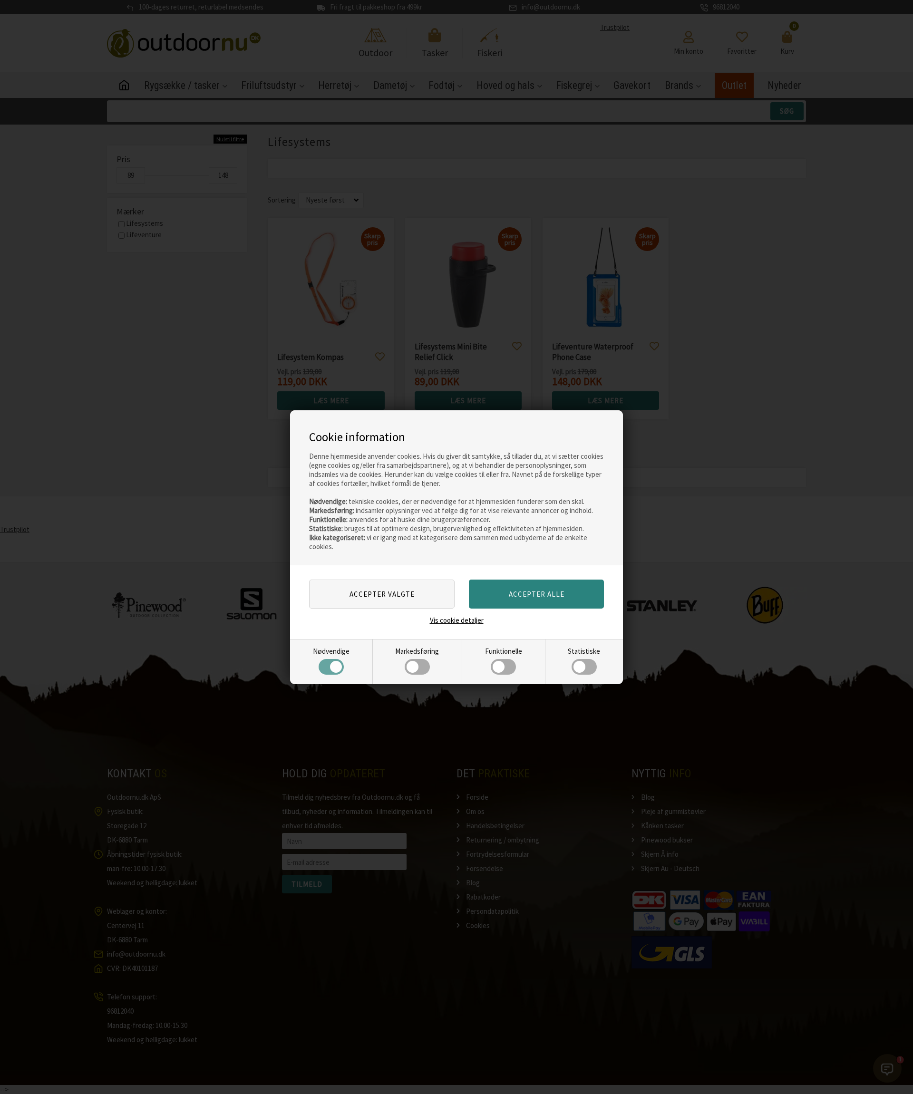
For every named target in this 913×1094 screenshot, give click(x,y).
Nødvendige (331, 651)
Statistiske (584, 651)
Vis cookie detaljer (457, 620)
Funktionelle (503, 651)
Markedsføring (417, 651)
